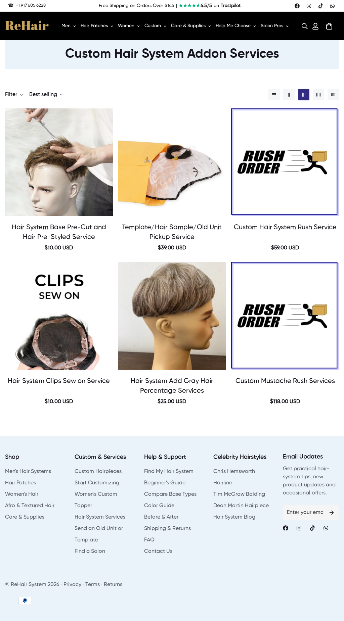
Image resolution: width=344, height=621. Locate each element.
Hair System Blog (234, 517)
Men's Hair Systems (28, 471)
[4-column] (318, 94)
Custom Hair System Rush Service (285, 227)
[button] (302, 26)
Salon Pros (272, 25)
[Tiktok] (320, 5)
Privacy (72, 584)
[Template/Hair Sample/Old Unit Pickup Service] (172, 162)
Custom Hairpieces (98, 471)
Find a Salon (90, 551)
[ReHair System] (27, 26)
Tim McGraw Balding (239, 494)
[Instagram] (308, 5)
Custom (152, 25)
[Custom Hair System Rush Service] (285, 162)
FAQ (149, 540)
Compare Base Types (170, 494)
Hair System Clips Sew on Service (59, 381)
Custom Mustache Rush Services (285, 381)
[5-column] (333, 94)
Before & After (161, 517)
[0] (329, 26)
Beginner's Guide (164, 483)
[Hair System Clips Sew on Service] (59, 316)
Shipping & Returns (167, 528)
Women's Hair (21, 494)
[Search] (302, 26)
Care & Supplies (188, 25)
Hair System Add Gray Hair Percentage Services (172, 386)
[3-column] (303, 94)
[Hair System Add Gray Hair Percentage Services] (172, 316)
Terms (92, 584)
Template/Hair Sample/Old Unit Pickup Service (172, 232)
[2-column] (289, 94)
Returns (113, 584)
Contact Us (158, 551)
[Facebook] (297, 5)
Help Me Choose (233, 25)
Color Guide (159, 506)
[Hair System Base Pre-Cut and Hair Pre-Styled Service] (59, 162)
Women (126, 25)
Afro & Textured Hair (29, 506)
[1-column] (274, 94)
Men (66, 25)
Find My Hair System (169, 471)
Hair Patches (94, 25)
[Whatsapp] (332, 5)
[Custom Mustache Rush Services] (285, 316)
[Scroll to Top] (331, 584)
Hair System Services (100, 517)
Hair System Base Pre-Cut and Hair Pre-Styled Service (59, 232)
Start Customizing (97, 483)
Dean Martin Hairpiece (241, 506)
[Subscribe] (331, 512)
